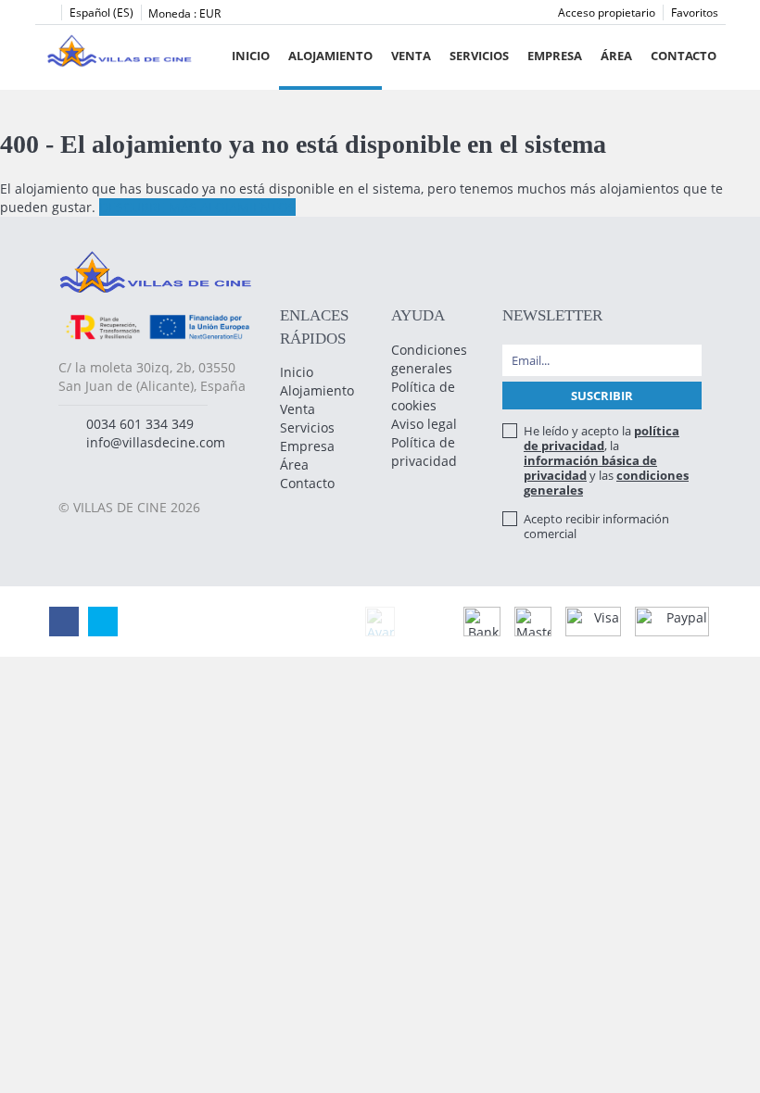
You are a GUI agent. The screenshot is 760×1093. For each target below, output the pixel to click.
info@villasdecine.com (155, 442)
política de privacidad (601, 438)
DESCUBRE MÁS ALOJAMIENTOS (197, 207)
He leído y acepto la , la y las (606, 460)
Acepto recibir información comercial (596, 526)
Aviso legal (424, 424)
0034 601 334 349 (140, 424)
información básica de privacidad (590, 468)
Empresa (554, 55)
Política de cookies (423, 396)
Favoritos (694, 12)
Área (616, 55)
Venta (411, 55)
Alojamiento (330, 55)
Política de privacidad (424, 451)
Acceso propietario (606, 12)
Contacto (683, 55)
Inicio (251, 55)
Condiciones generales (429, 359)
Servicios (479, 55)
